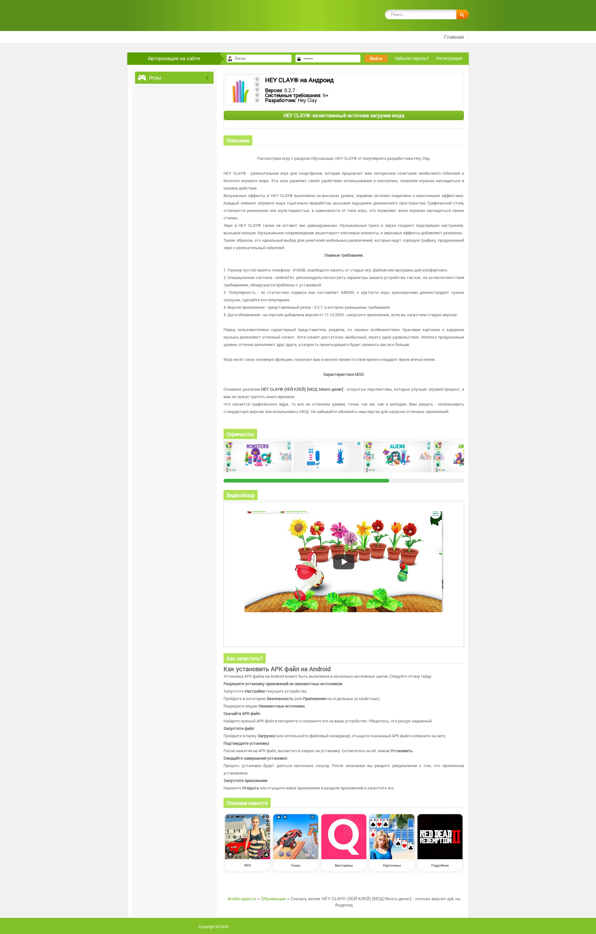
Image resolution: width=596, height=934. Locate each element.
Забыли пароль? (412, 58)
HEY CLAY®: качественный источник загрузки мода (343, 115)
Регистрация (449, 58)
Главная (454, 37)
